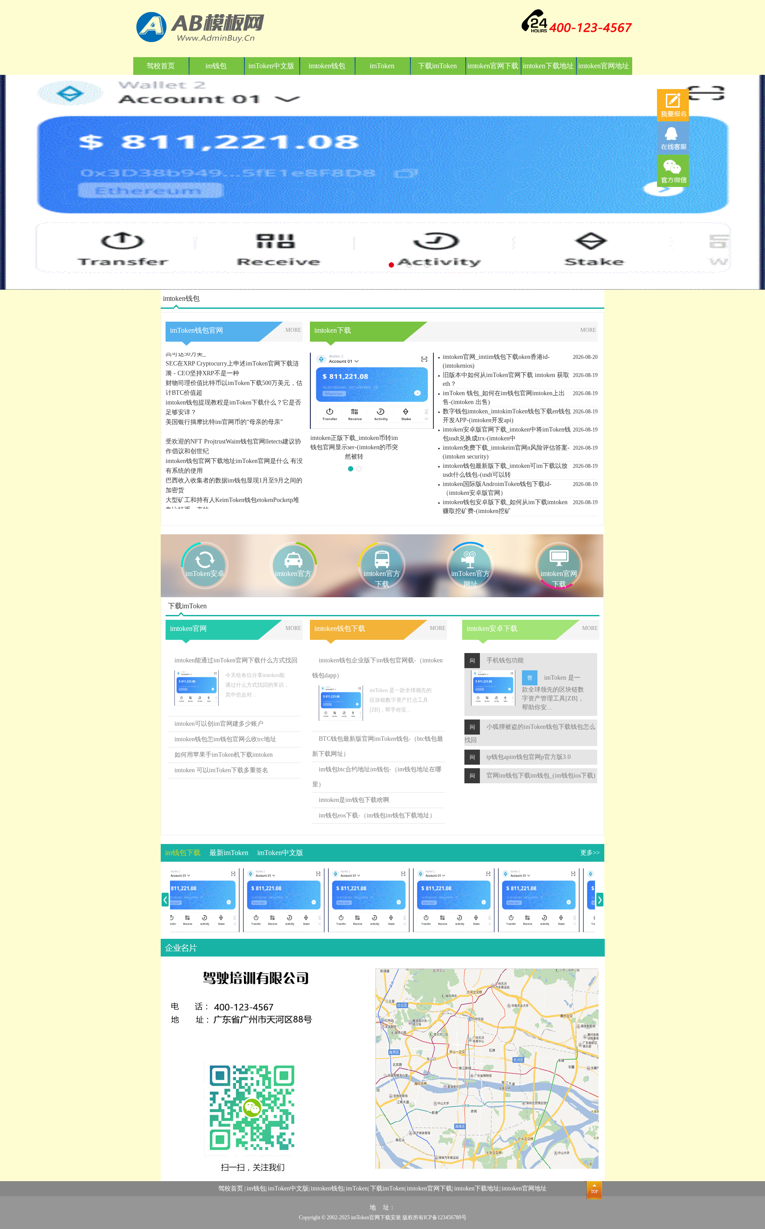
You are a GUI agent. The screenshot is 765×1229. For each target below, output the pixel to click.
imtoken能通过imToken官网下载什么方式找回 (236, 660)
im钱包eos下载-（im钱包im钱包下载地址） (377, 815)
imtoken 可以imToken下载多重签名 (221, 770)
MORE (293, 330)
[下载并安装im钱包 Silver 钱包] (182, 873)
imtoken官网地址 (603, 66)
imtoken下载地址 (548, 66)
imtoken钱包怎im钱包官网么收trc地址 (225, 739)
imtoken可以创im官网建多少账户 (218, 723)
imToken (382, 66)
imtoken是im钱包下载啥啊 (354, 800)
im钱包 (216, 66)
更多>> (590, 852)
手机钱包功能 (505, 660)
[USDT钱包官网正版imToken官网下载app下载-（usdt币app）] (437, 873)
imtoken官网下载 (493, 66)
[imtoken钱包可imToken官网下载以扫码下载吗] (352, 873)
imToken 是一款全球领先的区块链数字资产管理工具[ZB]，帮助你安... (553, 692)
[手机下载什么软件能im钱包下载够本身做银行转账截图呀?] (267, 873)
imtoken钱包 (327, 66)
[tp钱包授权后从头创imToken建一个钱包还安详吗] (522, 873)
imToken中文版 (271, 66)
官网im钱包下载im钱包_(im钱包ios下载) (541, 775)
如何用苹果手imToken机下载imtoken (223, 754)
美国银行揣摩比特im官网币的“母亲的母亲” (224, 405)
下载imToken (437, 66)
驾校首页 (161, 66)
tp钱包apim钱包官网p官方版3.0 (529, 757)
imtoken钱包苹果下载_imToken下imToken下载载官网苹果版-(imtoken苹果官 (354, 447)
